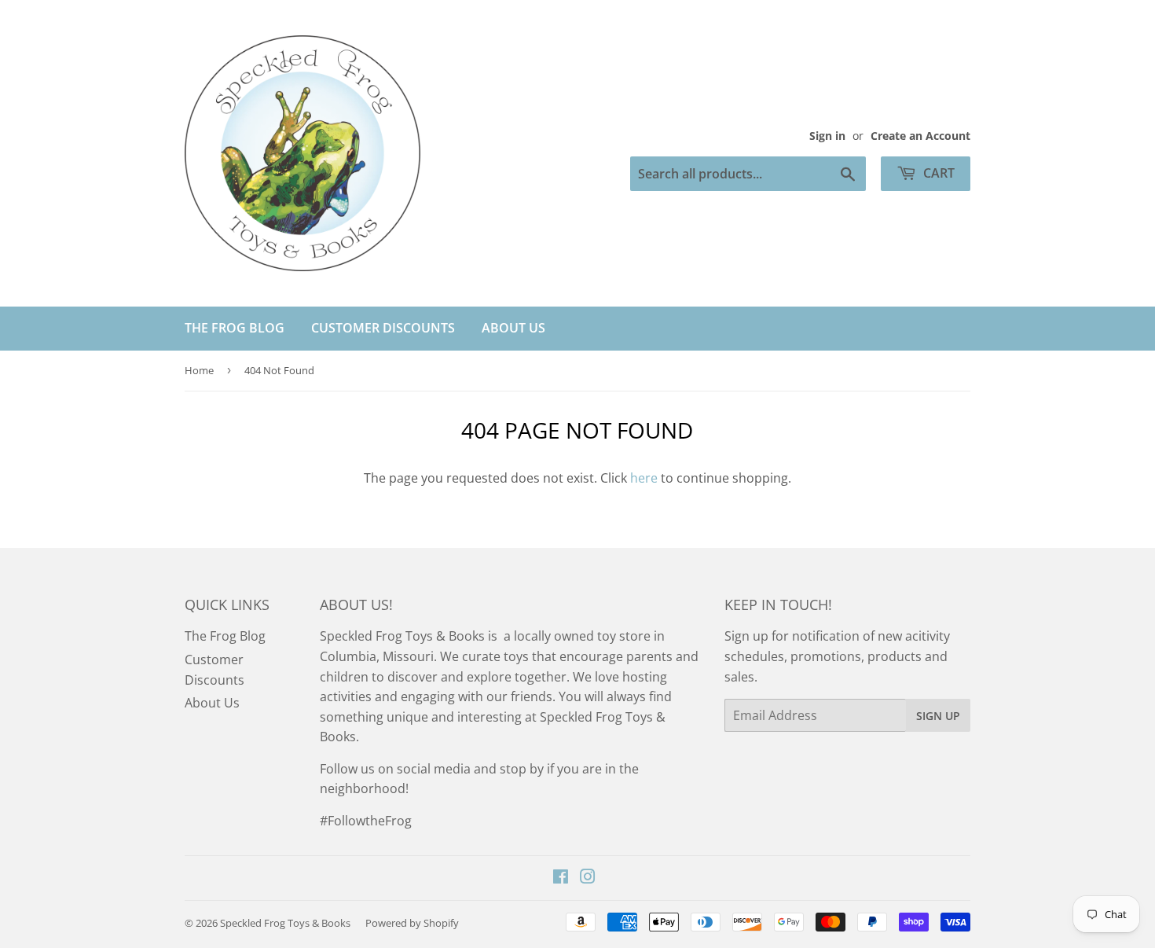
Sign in (827, 135)
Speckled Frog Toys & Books (285, 923)
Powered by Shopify (412, 923)
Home (199, 370)
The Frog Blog (234, 327)
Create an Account (920, 135)
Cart (937, 173)
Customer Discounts (383, 327)
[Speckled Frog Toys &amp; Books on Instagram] (588, 878)
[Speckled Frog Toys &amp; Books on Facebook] (560, 878)
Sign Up (938, 715)
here (644, 478)
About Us (513, 327)
